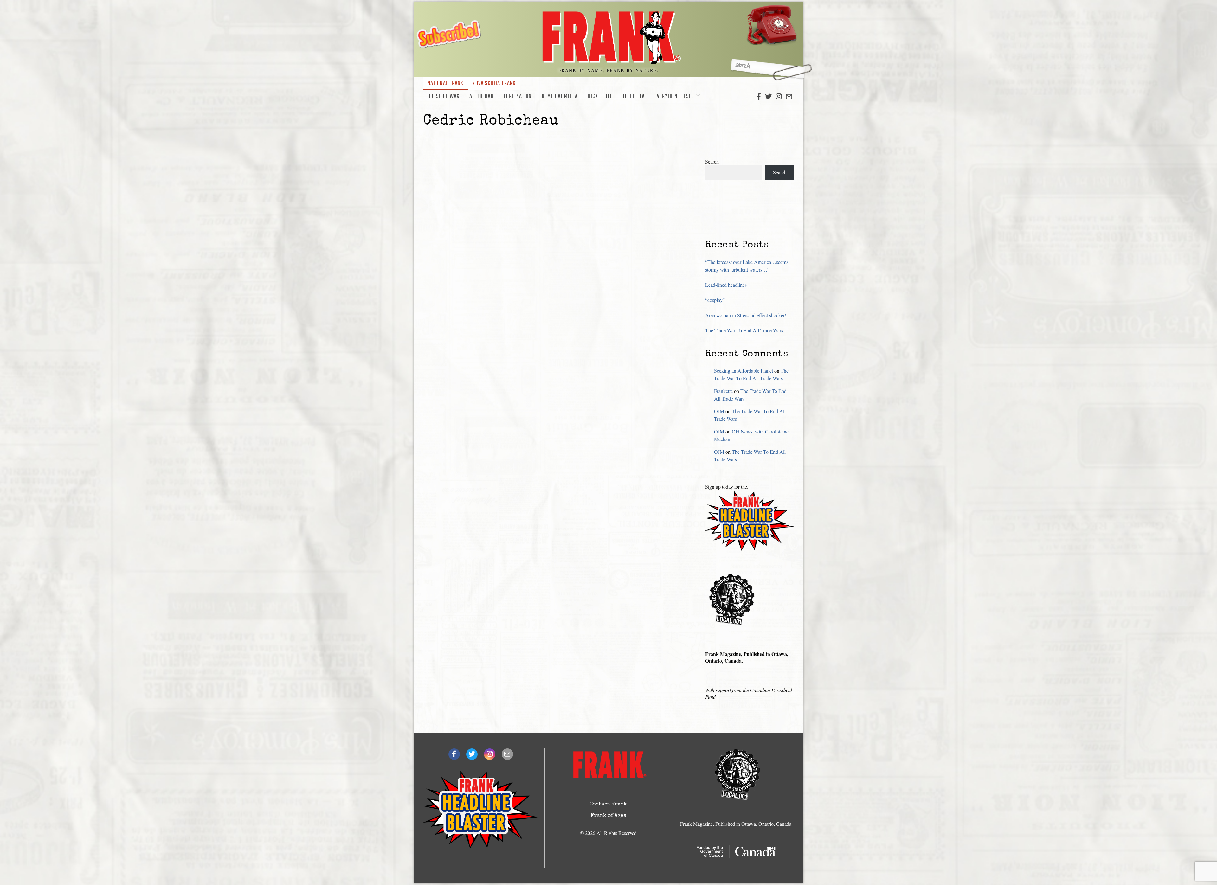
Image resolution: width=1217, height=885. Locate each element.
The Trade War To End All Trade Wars (744, 330)
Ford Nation (517, 96)
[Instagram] (778, 96)
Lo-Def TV (633, 96)
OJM (719, 411)
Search (712, 161)
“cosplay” (715, 300)
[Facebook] (759, 96)
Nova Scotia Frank (494, 83)
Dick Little (600, 96)
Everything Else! (673, 96)
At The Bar (481, 96)
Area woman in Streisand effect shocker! (745, 315)
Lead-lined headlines (726, 284)
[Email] (789, 96)
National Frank (445, 83)
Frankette (723, 391)
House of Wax (443, 96)
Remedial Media (559, 96)
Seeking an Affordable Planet (743, 370)
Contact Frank (608, 804)
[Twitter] (768, 96)
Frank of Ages (608, 815)
